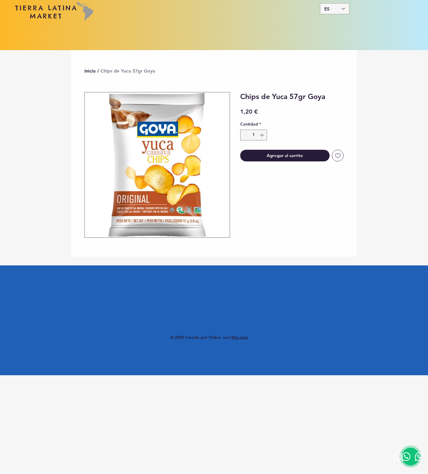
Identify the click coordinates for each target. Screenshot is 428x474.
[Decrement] (244, 135)
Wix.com (239, 337)
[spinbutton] (253, 135)
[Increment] (262, 135)
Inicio (90, 71)
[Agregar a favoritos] (338, 156)
